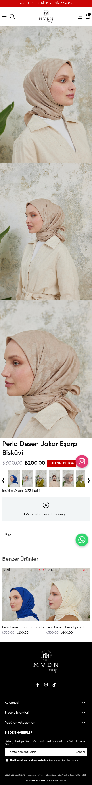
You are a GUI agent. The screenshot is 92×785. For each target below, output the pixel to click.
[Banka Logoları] (46, 775)
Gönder (80, 752)
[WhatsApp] (82, 540)
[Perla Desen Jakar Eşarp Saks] (24, 595)
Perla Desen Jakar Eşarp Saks (23, 627)
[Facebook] (37, 684)
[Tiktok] (54, 684)
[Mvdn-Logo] (46, 661)
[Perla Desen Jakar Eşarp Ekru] (80, 478)
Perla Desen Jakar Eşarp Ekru (67, 627)
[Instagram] (46, 684)
